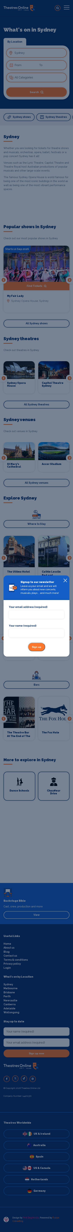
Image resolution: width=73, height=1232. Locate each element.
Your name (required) (22, 625)
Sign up (36, 647)
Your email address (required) (28, 607)
